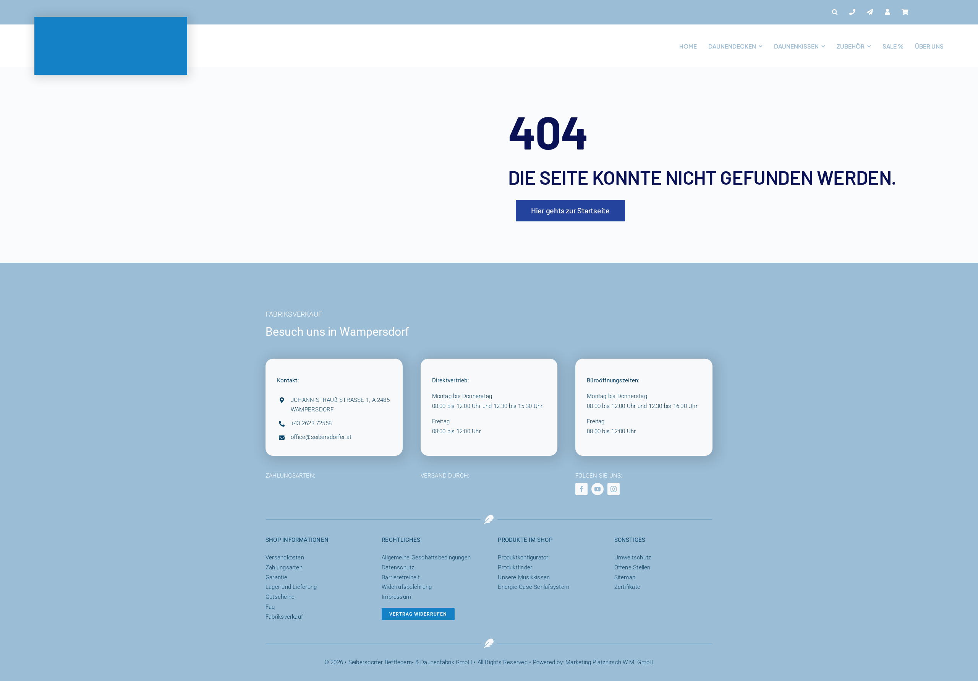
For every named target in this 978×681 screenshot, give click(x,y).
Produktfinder (515, 567)
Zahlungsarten (284, 567)
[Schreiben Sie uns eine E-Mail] (870, 12)
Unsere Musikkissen (524, 577)
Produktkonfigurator (523, 557)
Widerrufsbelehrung (407, 586)
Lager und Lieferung (291, 586)
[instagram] (613, 489)
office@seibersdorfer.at (321, 437)
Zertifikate (627, 586)
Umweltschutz (632, 557)
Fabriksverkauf (284, 616)
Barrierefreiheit (401, 577)
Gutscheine (280, 596)
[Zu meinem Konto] (887, 12)
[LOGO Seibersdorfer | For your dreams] (110, 19)
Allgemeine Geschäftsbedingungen (426, 557)
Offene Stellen (632, 567)
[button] (835, 12)
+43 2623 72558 (311, 423)
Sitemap (625, 577)
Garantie (276, 577)
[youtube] (597, 489)
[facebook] (581, 489)
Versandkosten (285, 557)
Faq (270, 606)
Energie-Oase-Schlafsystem (533, 586)
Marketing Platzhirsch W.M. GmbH (609, 662)
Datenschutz (398, 567)
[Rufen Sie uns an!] (852, 12)
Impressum (396, 596)
